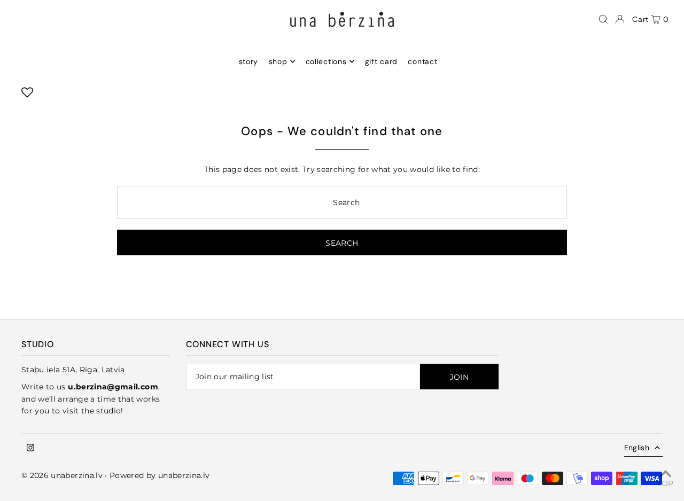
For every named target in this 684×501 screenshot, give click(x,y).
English (636, 447)
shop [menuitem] (278, 61)
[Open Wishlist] (27, 95)
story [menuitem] (249, 61)
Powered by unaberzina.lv (159, 475)
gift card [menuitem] (381, 61)
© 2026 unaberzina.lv (62, 475)
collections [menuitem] (326, 61)
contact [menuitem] (422, 61)
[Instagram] (30, 448)
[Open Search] (603, 19)
